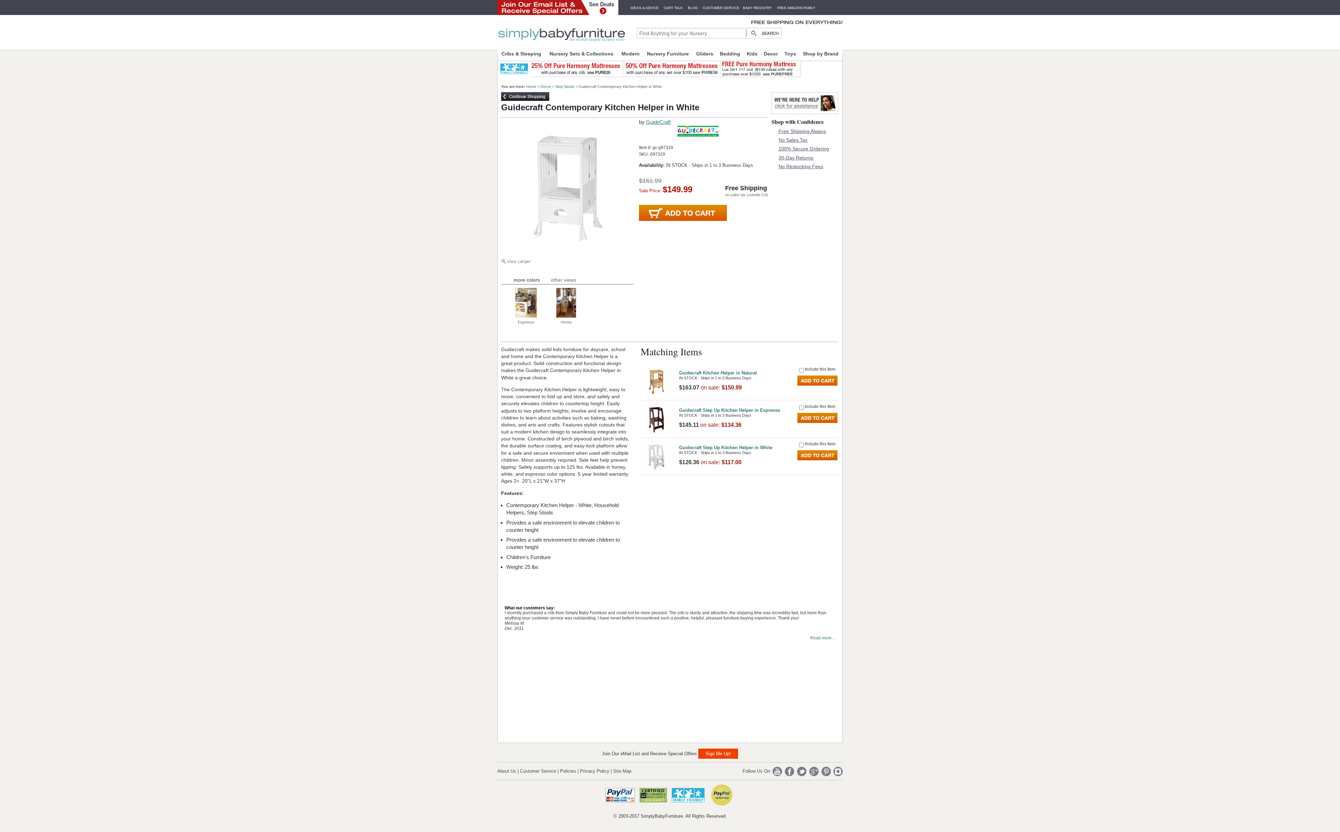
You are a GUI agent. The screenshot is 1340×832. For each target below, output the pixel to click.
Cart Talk (673, 8)
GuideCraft (658, 122)
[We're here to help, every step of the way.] (805, 112)
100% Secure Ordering (804, 148)
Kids (752, 54)
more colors (527, 280)
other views (563, 280)
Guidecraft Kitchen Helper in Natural (718, 373)
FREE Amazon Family (796, 8)
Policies (568, 771)
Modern (630, 54)
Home (531, 86)
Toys (790, 54)
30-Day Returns (796, 158)
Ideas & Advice (645, 8)
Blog (693, 8)
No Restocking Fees (801, 166)
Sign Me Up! (718, 753)
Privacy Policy (594, 771)
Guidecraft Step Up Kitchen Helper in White (725, 447)
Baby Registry (757, 8)
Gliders (704, 54)
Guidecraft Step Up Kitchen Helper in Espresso (729, 410)
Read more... (822, 638)
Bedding (730, 54)
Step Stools (564, 86)
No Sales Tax (793, 140)
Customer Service (721, 8)
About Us (506, 771)
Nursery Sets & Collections (581, 54)
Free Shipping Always (802, 131)
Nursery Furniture (668, 54)
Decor (771, 54)
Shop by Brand (821, 54)
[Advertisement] (553, 692)
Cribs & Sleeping (521, 54)
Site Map (622, 771)
